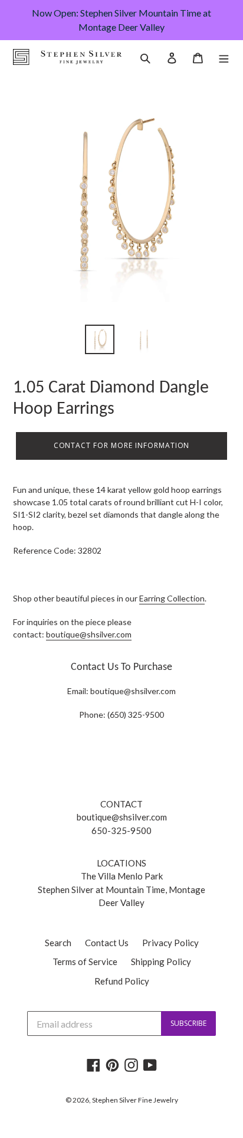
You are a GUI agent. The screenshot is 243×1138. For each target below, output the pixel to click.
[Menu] (224, 57)
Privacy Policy (170, 942)
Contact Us (107, 942)
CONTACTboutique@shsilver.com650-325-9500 (122, 817)
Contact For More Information (122, 445)
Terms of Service (84, 961)
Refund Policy (121, 981)
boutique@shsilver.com (133, 691)
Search (58, 942)
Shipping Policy (161, 961)
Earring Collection (172, 598)
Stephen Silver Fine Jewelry (135, 1100)
